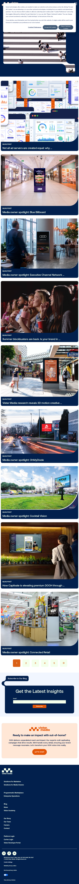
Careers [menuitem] (6, 825)
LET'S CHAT (39, 752)
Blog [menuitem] (5, 804)
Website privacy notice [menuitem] (10, 865)
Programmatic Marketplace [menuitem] (14, 792)
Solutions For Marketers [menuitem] (12, 781)
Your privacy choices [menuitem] (9, 880)
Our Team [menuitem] (7, 821)
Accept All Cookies (50, 27)
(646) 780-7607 (29, 857)
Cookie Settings (8, 862)
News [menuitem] (6, 807)
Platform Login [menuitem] (9, 836)
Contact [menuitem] (7, 828)
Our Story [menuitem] (7, 818)
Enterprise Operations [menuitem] (12, 796)
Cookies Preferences (34, 27)
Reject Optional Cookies (66, 27)
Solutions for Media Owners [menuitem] (14, 785)
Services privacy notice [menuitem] (10, 870)
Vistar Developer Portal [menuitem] (12, 843)
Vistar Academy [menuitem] (9, 810)
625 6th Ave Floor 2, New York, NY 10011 (14, 857)
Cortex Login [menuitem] (8, 839)
